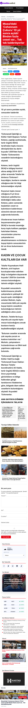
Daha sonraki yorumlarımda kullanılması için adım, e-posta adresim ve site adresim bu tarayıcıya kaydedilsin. (13, 532)
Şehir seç (6, 552)
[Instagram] (12, 566)
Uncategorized (10, 16)
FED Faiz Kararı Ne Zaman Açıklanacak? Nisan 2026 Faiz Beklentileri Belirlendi (14, 633)
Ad (2, 510)
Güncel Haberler (8, 8)
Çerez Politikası (17, 11)
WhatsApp (6, 74)
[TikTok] (21, 566)
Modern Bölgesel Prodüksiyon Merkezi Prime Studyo (14, 621)
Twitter (10, 71)
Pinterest (18, 74)
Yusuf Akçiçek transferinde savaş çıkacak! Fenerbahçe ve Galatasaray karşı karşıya (13, 627)
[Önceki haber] (20, 576)
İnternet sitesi (5, 522)
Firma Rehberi (20, 8)
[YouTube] (17, 566)
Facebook (16, 71)
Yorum (3, 496)
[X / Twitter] (8, 566)
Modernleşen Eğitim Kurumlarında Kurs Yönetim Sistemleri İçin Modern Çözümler (13, 630)
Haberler (3, 16)
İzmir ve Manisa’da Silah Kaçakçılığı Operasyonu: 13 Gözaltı (11, 624)
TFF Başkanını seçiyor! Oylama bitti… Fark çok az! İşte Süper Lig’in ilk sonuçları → (21, 413)
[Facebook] (4, 566)
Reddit (12, 74)
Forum (8, 11)
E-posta (4, 516)
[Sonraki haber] (23, 576)
